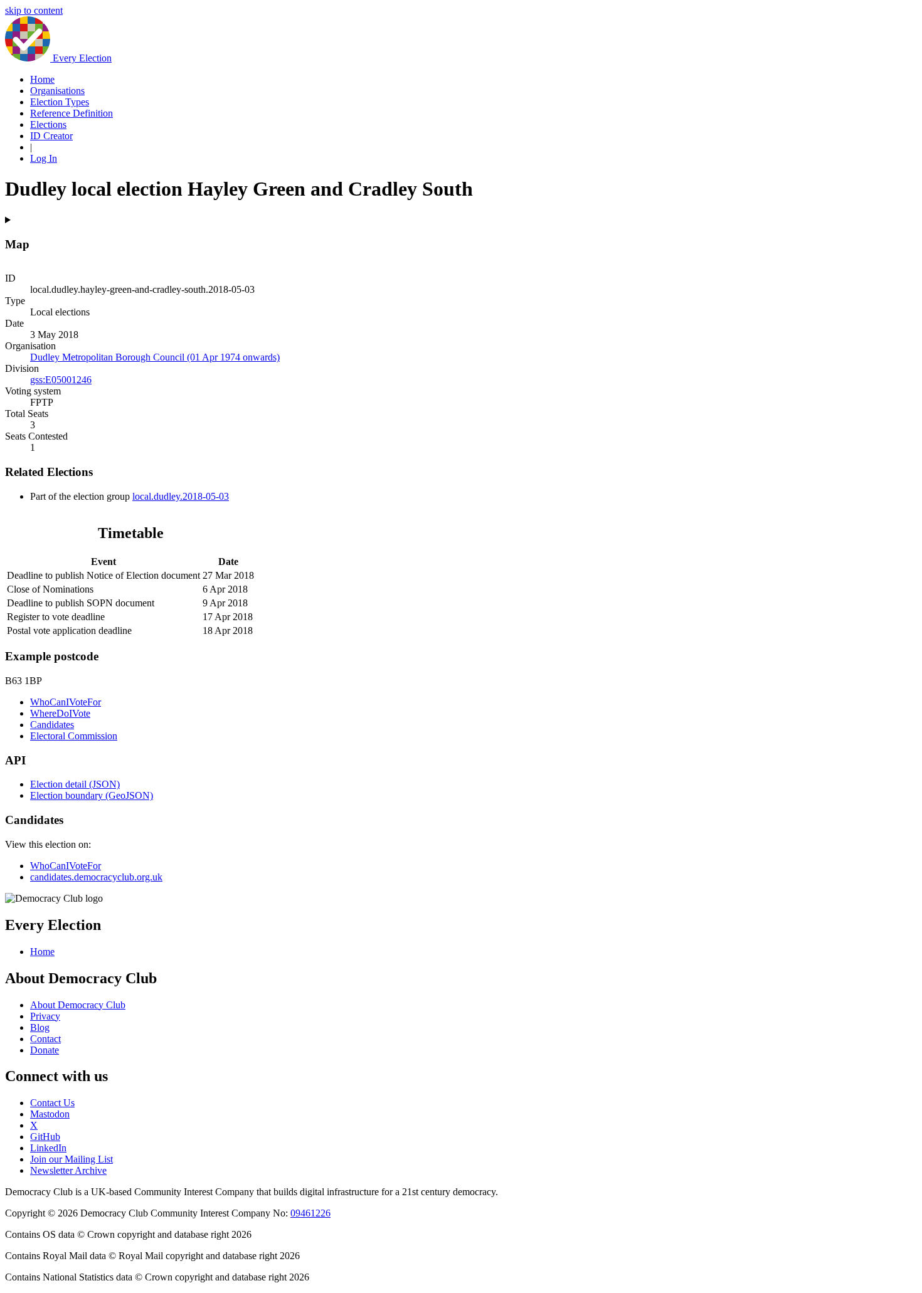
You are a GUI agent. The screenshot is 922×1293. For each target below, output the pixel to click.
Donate (44, 1050)
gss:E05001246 (61, 379)
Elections (48, 124)
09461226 (310, 1213)
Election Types (59, 102)
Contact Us (52, 1102)
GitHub (45, 1136)
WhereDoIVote (60, 713)
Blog (40, 1027)
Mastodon (50, 1114)
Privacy (45, 1016)
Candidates (52, 724)
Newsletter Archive (68, 1170)
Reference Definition (71, 113)
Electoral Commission (73, 736)
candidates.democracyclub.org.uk (96, 877)
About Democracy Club (77, 1005)
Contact (45, 1038)
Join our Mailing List (71, 1159)
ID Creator (51, 135)
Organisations (57, 90)
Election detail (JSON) (75, 784)
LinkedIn (48, 1148)
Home (42, 79)
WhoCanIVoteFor (65, 702)
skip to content (34, 10)
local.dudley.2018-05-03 (180, 496)
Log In (43, 158)
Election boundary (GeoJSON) (91, 795)
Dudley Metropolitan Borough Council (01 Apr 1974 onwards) (155, 357)
